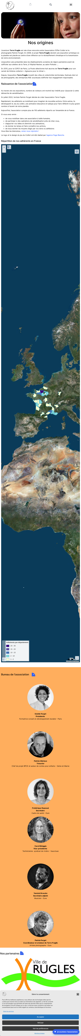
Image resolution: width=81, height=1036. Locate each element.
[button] (78, 994)
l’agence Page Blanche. (55, 135)
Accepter (40, 1017)
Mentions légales (39, 1033)
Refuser (41, 1023)
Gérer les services (8, 1011)
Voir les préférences (40, 1028)
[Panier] (30, 4)
